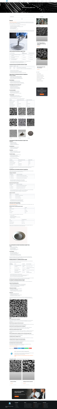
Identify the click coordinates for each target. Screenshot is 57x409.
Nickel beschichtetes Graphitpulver (13, 204)
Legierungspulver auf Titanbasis (40, 77)
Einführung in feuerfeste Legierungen (28, 381)
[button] (15, 348)
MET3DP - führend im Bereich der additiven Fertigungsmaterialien (21, 351)
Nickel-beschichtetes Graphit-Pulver (19, 51)
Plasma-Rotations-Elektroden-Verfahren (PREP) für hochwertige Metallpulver (41, 44)
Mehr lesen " (38, 46)
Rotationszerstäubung (13, 381)
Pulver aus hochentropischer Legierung (40, 78)
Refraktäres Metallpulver (39, 79)
